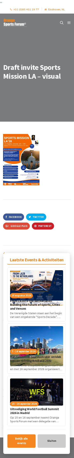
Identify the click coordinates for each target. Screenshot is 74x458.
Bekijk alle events (21, 441)
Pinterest (45, 225)
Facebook (15, 216)
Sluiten (51, 440)
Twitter (38, 216)
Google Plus (18, 225)
